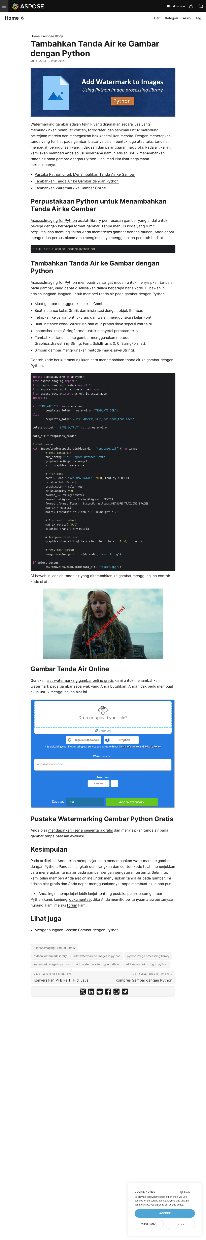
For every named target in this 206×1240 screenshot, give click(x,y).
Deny (180, 1224)
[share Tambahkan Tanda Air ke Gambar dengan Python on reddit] (100, 992)
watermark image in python (52, 964)
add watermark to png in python (97, 964)
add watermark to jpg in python (146, 964)
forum (72, 905)
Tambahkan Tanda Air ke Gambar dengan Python (77, 181)
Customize (149, 1224)
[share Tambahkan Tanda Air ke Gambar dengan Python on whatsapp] (116, 992)
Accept (165, 1213)
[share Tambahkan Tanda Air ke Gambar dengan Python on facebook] (108, 992)
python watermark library (50, 956)
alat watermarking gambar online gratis (80, 680)
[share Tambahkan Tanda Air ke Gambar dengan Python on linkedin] (91, 992)
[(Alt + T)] (22, 18)
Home (12, 18)
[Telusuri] (201, 6)
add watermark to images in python (96, 956)
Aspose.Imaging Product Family (54, 947)
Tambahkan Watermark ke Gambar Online (70, 188)
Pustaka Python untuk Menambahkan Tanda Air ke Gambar (85, 174)
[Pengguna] (191, 6)
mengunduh (41, 238)
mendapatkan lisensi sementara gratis (80, 830)
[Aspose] (28, 6)
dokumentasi (80, 899)
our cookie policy (174, 1204)
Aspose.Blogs (53, 36)
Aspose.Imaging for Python (54, 220)
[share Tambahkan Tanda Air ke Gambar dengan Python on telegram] (125, 992)
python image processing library (148, 956)
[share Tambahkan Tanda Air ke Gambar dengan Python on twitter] (83, 992)
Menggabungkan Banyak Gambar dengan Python (77, 930)
